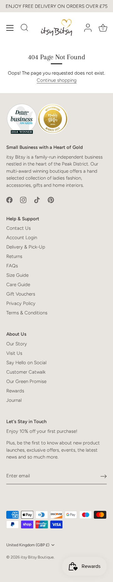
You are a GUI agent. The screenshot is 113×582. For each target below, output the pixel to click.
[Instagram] (23, 199)
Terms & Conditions (26, 313)
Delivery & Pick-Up (25, 247)
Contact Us (18, 228)
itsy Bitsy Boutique (37, 557)
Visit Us (14, 353)
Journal (14, 400)
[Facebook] (9, 199)
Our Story (16, 344)
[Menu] (10, 28)
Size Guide (17, 275)
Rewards (15, 391)
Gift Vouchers (20, 294)
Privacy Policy (20, 303)
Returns (14, 256)
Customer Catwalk (26, 372)
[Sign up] (103, 476)
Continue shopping (57, 80)
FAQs (12, 266)
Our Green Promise (26, 381)
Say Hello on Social (26, 362)
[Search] (24, 28)
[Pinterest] (51, 199)
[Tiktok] (37, 199)
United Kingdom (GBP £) (27, 545)
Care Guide (18, 284)
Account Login (21, 237)
